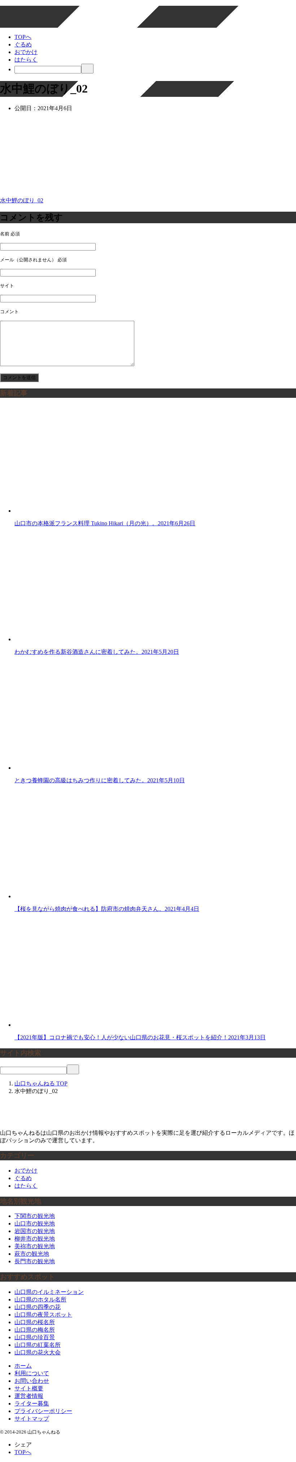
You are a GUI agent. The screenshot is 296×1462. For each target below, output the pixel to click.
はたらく (26, 60)
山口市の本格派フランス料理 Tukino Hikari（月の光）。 (104, 523)
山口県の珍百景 (34, 1337)
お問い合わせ (31, 1381)
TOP (41, 1083)
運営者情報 (28, 1396)
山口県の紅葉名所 (37, 1345)
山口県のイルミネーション (49, 1292)
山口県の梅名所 (34, 1330)
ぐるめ (23, 44)
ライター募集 (31, 1403)
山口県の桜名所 (34, 1322)
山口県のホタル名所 (40, 1299)
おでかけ (26, 52)
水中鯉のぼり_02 (21, 200)
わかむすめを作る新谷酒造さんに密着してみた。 (96, 652)
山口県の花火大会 (37, 1352)
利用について (31, 1373)
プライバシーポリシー (43, 1411)
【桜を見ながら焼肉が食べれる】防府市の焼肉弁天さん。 (106, 909)
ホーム (23, 1366)
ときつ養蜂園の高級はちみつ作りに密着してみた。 (99, 780)
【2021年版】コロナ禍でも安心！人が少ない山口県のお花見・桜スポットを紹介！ (140, 1037)
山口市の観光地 (34, 1223)
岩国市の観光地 (34, 1231)
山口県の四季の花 (37, 1307)
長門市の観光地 (34, 1261)
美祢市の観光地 (34, 1246)
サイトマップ (31, 1419)
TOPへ (22, 37)
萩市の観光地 (31, 1254)
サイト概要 (28, 1388)
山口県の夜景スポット (43, 1315)
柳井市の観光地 (34, 1239)
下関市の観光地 (34, 1216)
